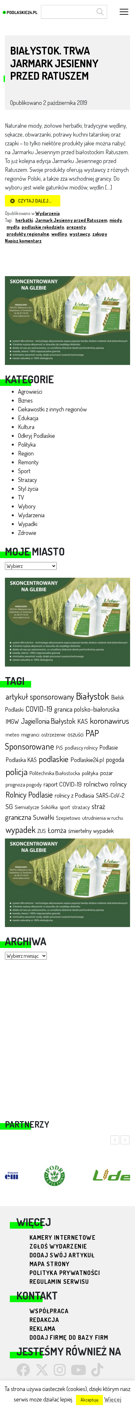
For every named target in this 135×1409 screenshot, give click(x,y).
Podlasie (109, 747)
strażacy (81, 807)
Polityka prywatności (64, 1272)
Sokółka (49, 807)
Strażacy (27, 479)
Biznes (25, 400)
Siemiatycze (27, 807)
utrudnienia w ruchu (102, 817)
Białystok (92, 696)
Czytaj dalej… (34, 201)
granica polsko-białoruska (86, 709)
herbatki (24, 220)
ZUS (41, 830)
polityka (90, 772)
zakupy (99, 234)
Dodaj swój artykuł (62, 1255)
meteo (12, 734)
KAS (82, 721)
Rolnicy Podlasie (29, 794)
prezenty (76, 227)
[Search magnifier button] (99, 11)
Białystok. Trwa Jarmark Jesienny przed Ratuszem (54, 63)
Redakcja (44, 1319)
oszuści (76, 734)
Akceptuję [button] (89, 1399)
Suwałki (43, 817)
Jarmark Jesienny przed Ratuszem (71, 220)
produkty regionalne (28, 234)
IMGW (12, 721)
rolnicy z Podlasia (74, 795)
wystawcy (79, 234)
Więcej (112, 1399)
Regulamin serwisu (59, 1281)
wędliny (59, 234)
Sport (24, 470)
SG (9, 806)
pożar (106, 772)
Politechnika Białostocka (54, 773)
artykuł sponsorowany (40, 696)
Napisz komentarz (23, 240)
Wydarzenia (31, 515)
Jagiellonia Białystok (48, 721)
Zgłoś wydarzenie (58, 1246)
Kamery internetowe (62, 1237)
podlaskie (53, 759)
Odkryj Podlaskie (36, 435)
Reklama (42, 1328)
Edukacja (28, 418)
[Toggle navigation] (124, 12)
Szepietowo (68, 817)
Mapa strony (49, 1264)
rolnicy (118, 784)
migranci (30, 734)
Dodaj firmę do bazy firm (68, 1337)
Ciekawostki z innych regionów (52, 409)
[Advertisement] (67, 1035)
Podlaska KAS (21, 759)
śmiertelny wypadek (91, 830)
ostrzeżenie (53, 734)
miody (115, 220)
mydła (13, 227)
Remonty (28, 462)
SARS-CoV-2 (110, 795)
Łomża (57, 830)
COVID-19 (39, 708)
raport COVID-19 (63, 784)
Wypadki (27, 523)
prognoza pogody (24, 784)
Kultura (26, 426)
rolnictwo (96, 783)
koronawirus (109, 720)
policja (17, 771)
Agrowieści (30, 391)
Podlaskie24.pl (87, 759)
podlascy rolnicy (81, 747)
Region (26, 453)
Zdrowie (27, 532)
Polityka (27, 444)
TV (21, 497)
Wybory (27, 506)
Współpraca (48, 1311)
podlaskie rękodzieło (43, 227)
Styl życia (28, 488)
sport (65, 807)
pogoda (115, 759)
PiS (59, 747)
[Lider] (67, 319)
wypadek (20, 829)
